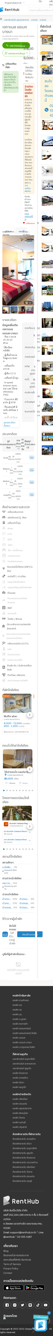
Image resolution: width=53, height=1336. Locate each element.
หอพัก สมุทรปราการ (22, 1108)
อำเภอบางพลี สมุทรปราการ (7, 903)
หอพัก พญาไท (19, 1087)
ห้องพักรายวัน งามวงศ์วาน (25, 1162)
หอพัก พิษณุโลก (20, 1112)
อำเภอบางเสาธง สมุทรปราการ (24, 907)
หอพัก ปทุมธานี (20, 1126)
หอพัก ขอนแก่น (20, 1103)
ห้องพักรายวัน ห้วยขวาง (24, 1157)
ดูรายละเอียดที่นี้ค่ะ (29, 216)
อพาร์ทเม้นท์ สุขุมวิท (22, 1068)
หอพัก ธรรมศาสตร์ (22, 1028)
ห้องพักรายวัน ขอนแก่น (24, 1176)
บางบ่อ (34, 19)
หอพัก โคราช (19, 1117)
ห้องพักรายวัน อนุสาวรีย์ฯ (25, 1148)
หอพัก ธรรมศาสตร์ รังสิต (25, 1033)
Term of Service (12, 1264)
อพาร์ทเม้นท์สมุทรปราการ (16, 19)
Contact (7, 1272)
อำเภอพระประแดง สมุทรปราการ (24, 903)
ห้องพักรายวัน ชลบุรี (22, 1180)
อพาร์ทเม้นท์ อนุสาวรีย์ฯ (24, 1058)
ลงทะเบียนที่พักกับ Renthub (17, 1259)
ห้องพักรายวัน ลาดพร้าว (24, 1138)
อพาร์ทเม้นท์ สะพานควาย (24, 1063)
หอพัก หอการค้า (20, 1023)
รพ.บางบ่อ (7, 883)
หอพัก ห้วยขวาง (20, 1072)
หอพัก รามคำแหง (21, 1000)
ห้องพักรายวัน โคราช (22, 1171)
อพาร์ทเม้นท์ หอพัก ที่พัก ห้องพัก (14, 9)
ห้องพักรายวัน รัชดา (22, 1143)
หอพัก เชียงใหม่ (20, 1098)
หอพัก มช (17, 1004)
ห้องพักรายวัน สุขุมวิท (23, 1152)
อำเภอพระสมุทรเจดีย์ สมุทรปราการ (7, 907)
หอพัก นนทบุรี (19, 1122)
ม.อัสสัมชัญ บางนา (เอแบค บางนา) (7, 867)
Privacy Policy (10, 1268)
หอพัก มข (17, 1009)
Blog (5, 1250)
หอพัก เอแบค (19, 1037)
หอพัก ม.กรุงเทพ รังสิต (24, 1046)
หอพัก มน (17, 1014)
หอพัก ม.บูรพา (19, 1018)
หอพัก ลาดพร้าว (20, 1077)
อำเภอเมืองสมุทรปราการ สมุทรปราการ (6, 898)
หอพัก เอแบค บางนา (22, 1042)
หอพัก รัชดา (18, 1082)
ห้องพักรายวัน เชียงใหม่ (24, 1166)
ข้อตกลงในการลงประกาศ (16, 1255)
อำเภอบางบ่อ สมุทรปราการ (24, 898)
